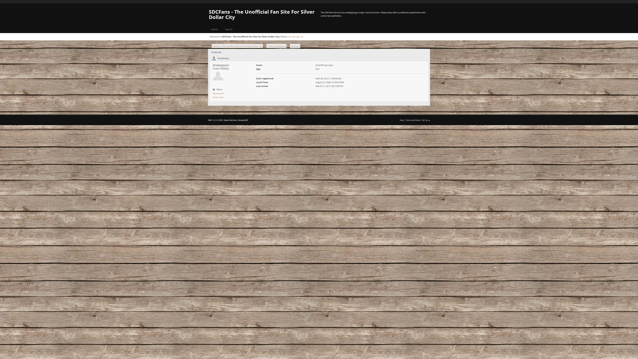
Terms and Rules (413, 120)
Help (402, 120)
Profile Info (216, 52)
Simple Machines (230, 120)
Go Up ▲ (426, 120)
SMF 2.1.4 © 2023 (215, 120)
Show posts (218, 93)
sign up (299, 36)
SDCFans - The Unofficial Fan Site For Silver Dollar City (262, 14)
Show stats (218, 97)
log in (290, 36)
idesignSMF (243, 120)
